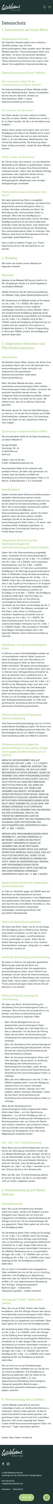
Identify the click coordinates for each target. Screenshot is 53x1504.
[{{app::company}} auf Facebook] (3, 1464)
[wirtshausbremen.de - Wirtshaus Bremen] (11, 7)
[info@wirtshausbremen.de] (49, 7)
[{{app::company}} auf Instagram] (8, 1464)
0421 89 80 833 (8, 1481)
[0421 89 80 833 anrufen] (46, 1497)
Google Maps (35, 1475)
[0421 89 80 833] (44, 7)
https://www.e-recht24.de (20, 1437)
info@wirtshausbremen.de (12, 1483)
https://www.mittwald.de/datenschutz (31, 294)
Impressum (6, 1489)
